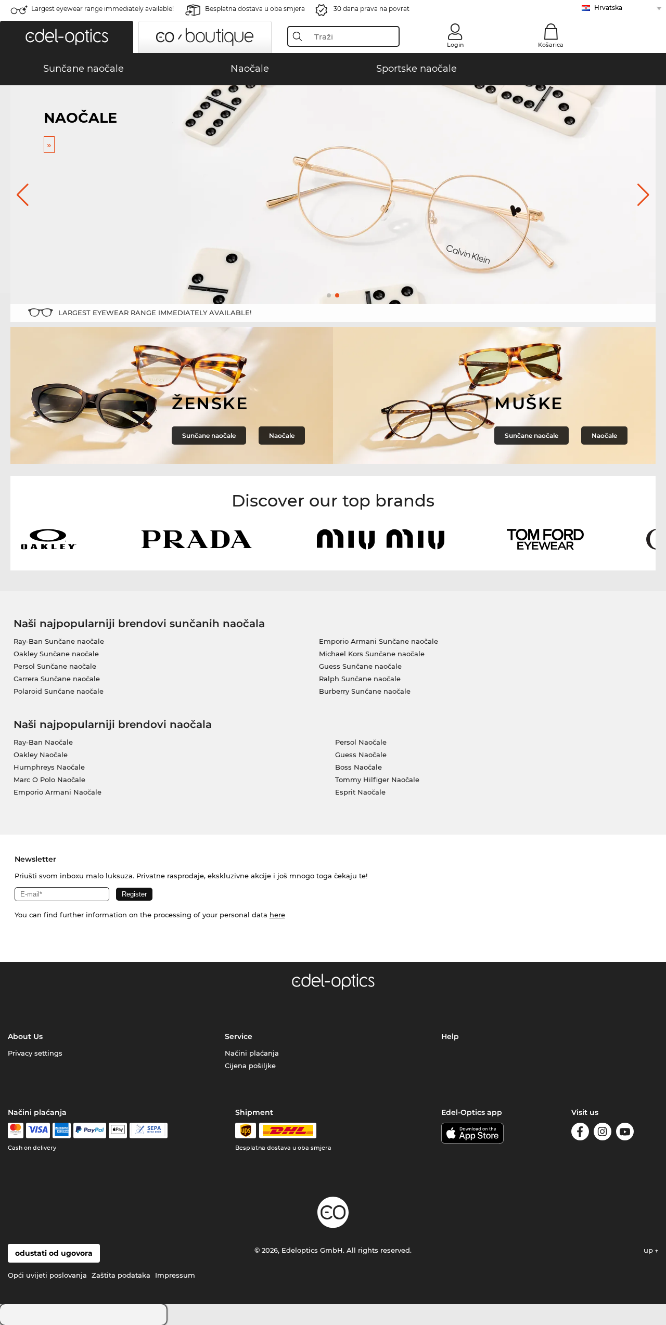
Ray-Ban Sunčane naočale (59, 641)
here (277, 915)
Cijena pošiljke (250, 1065)
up (649, 1250)
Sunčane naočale (209, 435)
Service (238, 1036)
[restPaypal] (89, 1130)
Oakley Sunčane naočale (56, 653)
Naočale (281, 435)
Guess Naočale (361, 754)
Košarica (550, 44)
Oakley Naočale (41, 754)
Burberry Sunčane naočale (365, 691)
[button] (66, 37)
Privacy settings (35, 1053)
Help (450, 1036)
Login (455, 44)
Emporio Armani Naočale (57, 792)
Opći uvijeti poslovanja (47, 1275)
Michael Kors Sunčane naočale (372, 653)
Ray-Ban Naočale (43, 742)
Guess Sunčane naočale (360, 666)
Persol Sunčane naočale (55, 666)
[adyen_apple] (118, 1130)
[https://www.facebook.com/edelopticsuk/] (580, 1133)
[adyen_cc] (15, 1130)
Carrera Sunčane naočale (57, 678)
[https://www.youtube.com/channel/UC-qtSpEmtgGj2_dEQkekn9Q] (625, 1133)
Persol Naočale (361, 742)
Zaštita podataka (121, 1275)
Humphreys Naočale (49, 767)
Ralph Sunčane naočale (360, 678)
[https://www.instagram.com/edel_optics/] (602, 1133)
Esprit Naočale (360, 792)
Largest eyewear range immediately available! (102, 8)
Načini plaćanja (252, 1053)
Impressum (175, 1275)
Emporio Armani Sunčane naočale (378, 641)
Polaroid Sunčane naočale (59, 691)
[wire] (149, 1130)
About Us (25, 1036)
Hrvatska (608, 7)
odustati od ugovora (54, 1253)
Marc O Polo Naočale (49, 779)
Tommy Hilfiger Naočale (377, 779)
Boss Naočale (358, 767)
